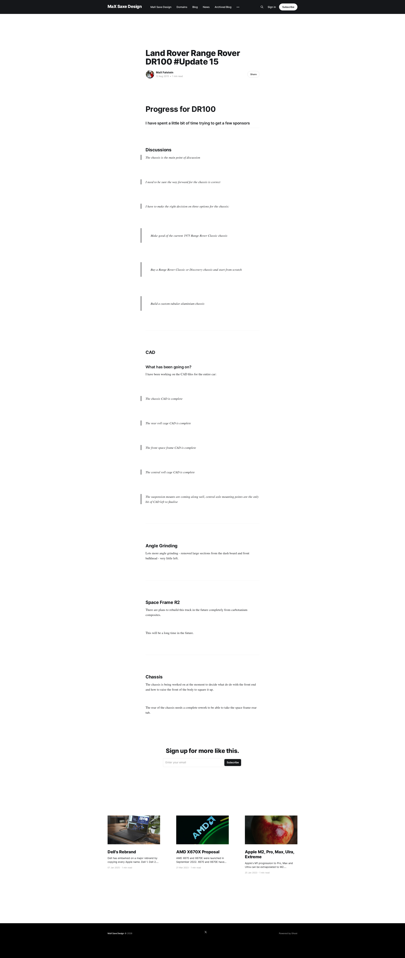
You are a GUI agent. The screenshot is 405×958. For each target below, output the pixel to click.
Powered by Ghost (288, 933)
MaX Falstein (164, 72)
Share (253, 74)
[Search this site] (262, 6)
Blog (195, 7)
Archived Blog (223, 7)
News (206, 7)
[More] (238, 7)
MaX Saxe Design (125, 6)
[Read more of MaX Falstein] (150, 74)
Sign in (272, 7)
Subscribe (288, 7)
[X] (205, 932)
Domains (182, 7)
